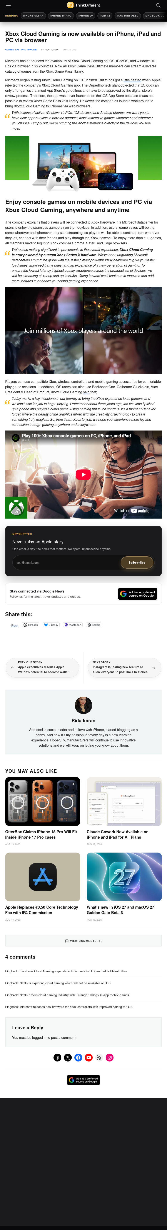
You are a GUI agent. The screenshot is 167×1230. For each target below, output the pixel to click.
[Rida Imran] (83, 705)
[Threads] (57, 1057)
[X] (68, 1057)
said (86, 391)
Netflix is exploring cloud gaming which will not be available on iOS (65, 983)
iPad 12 (105, 15)
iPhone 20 (85, 15)
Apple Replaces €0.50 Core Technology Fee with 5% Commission (41, 909)
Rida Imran (51, 49)
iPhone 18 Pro (61, 15)
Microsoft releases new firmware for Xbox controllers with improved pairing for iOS (76, 1007)
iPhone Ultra (33, 15)
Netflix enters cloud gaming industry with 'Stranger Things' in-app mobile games (74, 995)
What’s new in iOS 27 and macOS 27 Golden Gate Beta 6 (120, 909)
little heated (132, 79)
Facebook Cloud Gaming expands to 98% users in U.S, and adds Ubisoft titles (73, 971)
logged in (39, 1037)
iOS (17, 49)
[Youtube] (89, 1057)
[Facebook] (78, 1057)
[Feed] (99, 1057)
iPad (23, 49)
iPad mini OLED (128, 15)
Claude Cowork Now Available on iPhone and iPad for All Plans (118, 834)
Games (9, 49)
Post (14, 624)
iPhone (32, 49)
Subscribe (137, 562)
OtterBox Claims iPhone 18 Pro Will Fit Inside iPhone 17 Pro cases (41, 834)
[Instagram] (110, 1057)
